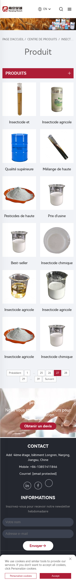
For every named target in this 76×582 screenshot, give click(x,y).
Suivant (49, 379)
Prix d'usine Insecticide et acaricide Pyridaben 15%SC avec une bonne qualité (57, 216)
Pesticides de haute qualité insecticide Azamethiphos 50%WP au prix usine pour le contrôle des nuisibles (19, 216)
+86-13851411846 (43, 467)
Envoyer (36, 546)
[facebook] (38, 485)
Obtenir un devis (38, 426)
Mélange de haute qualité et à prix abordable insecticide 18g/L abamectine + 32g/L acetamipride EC (57, 169)
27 (57, 372)
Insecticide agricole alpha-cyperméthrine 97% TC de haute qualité (57, 122)
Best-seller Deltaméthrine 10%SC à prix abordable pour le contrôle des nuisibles (19, 263)
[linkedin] (27, 485)
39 (38, 379)
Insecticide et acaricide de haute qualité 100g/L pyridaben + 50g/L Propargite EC (19, 122)
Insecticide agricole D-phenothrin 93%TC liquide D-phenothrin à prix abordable (19, 310)
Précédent (15, 372)
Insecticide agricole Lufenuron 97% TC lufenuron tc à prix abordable (19, 357)
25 (41, 372)
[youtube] (49, 483)
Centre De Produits (42, 39)
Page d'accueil (13, 39)
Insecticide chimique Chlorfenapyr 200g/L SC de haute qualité (56, 263)
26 (49, 372)
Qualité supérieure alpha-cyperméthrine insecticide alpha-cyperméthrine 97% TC (19, 169)
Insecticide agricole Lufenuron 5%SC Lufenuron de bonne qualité (57, 310)
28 (65, 372)
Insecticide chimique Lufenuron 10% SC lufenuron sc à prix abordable (57, 357)
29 (23, 379)
